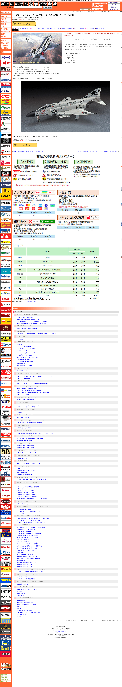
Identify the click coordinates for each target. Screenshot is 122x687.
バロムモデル (5, 401)
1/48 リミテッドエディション (31, 477)
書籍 (55, 4)
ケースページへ (5, 48)
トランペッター (5, 383)
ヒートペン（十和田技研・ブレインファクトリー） (5, 418)
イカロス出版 (5, 118)
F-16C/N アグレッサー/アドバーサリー (26, 550)
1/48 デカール (27, 331)
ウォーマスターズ (5, 140)
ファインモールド (5, 434)
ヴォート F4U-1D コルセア (23, 539)
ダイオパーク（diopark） (5, 328)
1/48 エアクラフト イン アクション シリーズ (32, 581)
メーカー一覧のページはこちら (5, 57)
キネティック (20, 482)
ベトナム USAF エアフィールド (24, 371)
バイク (21, 4)
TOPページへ (5, 12)
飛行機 (72, 620)
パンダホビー (5, 412)
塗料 (36, 4)
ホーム (67, 620)
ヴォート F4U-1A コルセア (23, 541)
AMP (18, 326)
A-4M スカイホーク (21, 614)
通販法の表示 (5, 681)
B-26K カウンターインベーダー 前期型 (26, 348)
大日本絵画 (5, 333)
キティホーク (5, 214)
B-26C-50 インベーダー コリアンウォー (26, 352)
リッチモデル (5, 643)
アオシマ (5, 79)
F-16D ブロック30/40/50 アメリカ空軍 (26, 494)
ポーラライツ (5, 501)
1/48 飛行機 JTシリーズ (27, 586)
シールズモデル (5, 276)
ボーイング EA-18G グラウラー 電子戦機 (26, 388)
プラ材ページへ (5, 45)
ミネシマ (5, 552)
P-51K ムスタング (21, 344)
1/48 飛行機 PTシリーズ (22, 17)
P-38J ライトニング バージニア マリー (27, 589)
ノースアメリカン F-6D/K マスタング (26, 470)
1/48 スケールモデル (31, 501)
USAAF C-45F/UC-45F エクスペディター (27, 346)
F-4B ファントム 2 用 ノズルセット (25, 378)
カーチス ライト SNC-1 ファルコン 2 (26, 577)
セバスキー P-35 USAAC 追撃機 (24, 440)
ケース (50, 4)
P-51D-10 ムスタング (22, 458)
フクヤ (5, 457)
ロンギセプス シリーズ (30, 397)
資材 (45, 4)
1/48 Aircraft (32, 409)
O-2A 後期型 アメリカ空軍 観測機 (25, 361)
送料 (114, 5)
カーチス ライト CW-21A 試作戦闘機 (26, 579)
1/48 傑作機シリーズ (25, 524)
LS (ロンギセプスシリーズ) (31, 386)
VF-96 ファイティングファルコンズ (50, 28)
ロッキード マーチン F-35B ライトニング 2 (27, 564)
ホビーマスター (5, 523)
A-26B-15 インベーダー (22, 350)
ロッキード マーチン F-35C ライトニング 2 (27, 566)
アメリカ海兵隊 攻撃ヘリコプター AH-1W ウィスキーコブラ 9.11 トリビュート (36, 433)
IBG (5, 68)
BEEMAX (5, 423)
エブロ (5, 185)
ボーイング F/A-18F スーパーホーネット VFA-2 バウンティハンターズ (33, 392)
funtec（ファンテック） (5, 440)
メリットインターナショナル (5, 575)
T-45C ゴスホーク (21, 489)
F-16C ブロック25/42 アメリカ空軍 (25, 492)
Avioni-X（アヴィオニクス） (5, 74)
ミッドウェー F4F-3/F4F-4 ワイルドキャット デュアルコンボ (31, 479)
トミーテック (5, 367)
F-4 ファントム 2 (35, 28)
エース (5, 168)
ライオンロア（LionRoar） (5, 626)
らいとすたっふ (5, 631)
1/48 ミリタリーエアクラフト (32, 443)
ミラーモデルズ (5, 563)
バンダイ (5, 407)
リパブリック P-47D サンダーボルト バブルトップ (29, 549)
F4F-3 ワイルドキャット (22, 472)
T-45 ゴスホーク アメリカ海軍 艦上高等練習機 (28, 487)
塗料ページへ (5, 40)
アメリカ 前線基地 (21, 363)
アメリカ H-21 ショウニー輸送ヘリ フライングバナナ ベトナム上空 (33, 518)
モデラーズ (5, 580)
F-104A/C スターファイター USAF (25, 491)
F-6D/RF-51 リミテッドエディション (25, 474)
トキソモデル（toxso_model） (5, 361)
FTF (5, 174)
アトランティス (20, 415)
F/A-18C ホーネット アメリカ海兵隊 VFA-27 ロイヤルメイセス (32, 498)
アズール (5, 90)
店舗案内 (114, 9)
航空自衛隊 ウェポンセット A (24, 584)
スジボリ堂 (5, 304)
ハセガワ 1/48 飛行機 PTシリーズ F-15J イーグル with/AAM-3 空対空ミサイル (98, 151)
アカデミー (19, 402)
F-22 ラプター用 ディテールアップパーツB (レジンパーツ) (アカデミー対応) (35, 376)
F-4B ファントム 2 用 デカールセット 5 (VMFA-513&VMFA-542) (32, 383)
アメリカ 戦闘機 (90, 28)
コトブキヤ (5, 253)
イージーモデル (20, 420)
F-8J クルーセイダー (22, 608)
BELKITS (5, 484)
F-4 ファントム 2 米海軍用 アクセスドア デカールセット (30, 571)
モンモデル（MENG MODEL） (5, 608)
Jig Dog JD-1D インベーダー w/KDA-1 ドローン (28, 358)
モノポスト (5, 602)
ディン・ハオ (5, 350)
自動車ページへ (5, 24)
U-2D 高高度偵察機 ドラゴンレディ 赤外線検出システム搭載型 (32, 321)
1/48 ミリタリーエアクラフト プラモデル (39, 506)
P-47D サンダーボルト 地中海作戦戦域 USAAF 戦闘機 (30, 438)
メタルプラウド (29, 430)
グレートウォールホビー (22, 506)
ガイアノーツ (5, 203)
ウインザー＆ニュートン (5, 129)
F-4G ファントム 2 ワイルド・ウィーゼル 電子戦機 (29, 390)
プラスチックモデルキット (31, 415)
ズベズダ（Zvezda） (5, 321)
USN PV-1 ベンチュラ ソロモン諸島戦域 (26, 407)
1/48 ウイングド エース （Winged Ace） (34, 420)
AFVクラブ (5, 157)
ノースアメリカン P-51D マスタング (25, 445)
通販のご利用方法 (114, 3)
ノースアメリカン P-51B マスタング (25, 531)
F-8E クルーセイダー (22, 606)
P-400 (18, 468)
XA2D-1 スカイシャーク (22, 504)
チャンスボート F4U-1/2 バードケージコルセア (28, 535)
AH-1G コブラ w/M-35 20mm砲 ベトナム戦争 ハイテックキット (32, 522)
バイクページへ (5, 26)
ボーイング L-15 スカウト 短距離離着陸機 (27, 328)
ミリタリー (24, 336)
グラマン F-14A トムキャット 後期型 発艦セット (28, 558)
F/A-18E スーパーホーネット (24, 616)
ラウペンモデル (5, 637)
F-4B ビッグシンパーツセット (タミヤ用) (26, 453)
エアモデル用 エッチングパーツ (30, 373)
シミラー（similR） (5, 287)
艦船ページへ (5, 21)
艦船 (12, 4)
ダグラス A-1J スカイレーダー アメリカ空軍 (27, 543)
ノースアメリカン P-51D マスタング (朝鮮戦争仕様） (29, 533)
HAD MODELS (20, 331)
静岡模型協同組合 (5, 282)
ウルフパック (20, 436)
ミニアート (5, 547)
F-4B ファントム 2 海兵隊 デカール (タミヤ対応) (28, 463)
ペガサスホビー (5, 479)
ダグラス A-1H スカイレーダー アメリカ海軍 (27, 537)
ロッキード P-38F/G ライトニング (25, 554)
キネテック (5, 219)
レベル (5, 648)
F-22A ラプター (20, 339)
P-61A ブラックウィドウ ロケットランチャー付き (29, 511)
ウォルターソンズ (21, 430)
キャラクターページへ (5, 31)
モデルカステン (5, 591)
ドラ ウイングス (20, 574)
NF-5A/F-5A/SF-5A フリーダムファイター (27, 496)
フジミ (5, 462)
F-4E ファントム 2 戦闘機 (23, 394)
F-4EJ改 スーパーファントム (24, 600)
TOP (7, 7)
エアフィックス (20, 443)
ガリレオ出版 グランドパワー (5, 225)
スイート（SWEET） (5, 298)
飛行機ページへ (5, 19)
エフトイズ (5, 179)
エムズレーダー (5, 665)
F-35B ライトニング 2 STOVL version (26, 428)
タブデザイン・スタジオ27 (5, 339)
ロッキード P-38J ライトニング (24, 560)
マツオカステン (5, 541)
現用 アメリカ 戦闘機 (79, 28)
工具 (41, 4)
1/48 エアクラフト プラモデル (30, 314)
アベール (5, 101)
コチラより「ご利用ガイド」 (34, 301)
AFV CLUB (19, 314)
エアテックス (5, 146)
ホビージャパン (5, 506)
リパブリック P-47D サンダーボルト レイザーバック (29, 547)
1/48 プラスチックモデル (26, 326)
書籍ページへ (5, 52)
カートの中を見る (97, 9)
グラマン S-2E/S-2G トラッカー (24, 485)
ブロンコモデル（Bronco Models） (5, 473)
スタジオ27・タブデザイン (5, 310)
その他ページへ (5, 36)
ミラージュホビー (5, 558)
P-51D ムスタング (21, 591)
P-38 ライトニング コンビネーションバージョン (28, 405)
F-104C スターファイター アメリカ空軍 (26, 604)
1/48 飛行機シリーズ (26, 425)
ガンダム (31, 4)
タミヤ (18, 524)
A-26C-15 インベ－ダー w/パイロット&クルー (28, 356)
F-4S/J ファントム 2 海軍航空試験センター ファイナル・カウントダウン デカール (36, 333)
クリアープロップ (21, 501)
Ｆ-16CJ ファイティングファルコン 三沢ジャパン (29, 612)
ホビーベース (5, 512)
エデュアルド (20, 450)
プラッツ (5, 468)
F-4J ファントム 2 (25, 28)
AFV (5, 16)
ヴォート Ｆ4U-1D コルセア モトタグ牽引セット (28, 545)
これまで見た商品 (85, 9)
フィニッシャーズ (5, 446)
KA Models (19, 373)
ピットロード (5, 429)
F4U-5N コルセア (21, 593)
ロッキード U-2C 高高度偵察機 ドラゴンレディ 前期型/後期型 (31, 323)
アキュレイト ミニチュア (23, 409)
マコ (5, 530)
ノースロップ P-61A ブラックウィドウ (26, 509)
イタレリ (19, 425)
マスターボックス (5, 536)
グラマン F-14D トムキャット (24, 552)
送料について (5, 679)
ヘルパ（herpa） (5, 490)
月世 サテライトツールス (5, 236)
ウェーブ (5, 135)
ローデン (5, 654)
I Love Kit (19, 336)
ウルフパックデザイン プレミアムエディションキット (37, 436)
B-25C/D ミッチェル (22, 412)
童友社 (5, 355)
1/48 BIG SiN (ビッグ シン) (30, 450)
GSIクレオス (5, 271)
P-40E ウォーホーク (21, 595)
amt (5, 162)
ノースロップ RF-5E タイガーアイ (25, 317)
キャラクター (26, 4)
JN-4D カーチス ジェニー (23, 417)
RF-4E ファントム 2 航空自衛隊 (24, 610)
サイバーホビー (5, 260)
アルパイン (5, 107)
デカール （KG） (26, 380)
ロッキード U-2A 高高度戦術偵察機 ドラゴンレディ (29, 319)
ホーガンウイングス (5, 495)
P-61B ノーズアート (22, 513)
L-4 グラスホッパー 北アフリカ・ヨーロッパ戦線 (28, 520)
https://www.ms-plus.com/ (61, 631)
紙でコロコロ (5, 208)
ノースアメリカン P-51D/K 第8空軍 (25, 399)
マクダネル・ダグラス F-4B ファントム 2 (27, 556)
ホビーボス (5, 518)
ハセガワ (15, 139)
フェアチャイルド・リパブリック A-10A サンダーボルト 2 (31, 527)
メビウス (5, 569)
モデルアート (5, 586)
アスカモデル (5, 96)
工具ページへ (5, 43)
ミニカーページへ (5, 34)
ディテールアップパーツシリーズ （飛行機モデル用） (33, 569)
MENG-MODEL (20, 386)
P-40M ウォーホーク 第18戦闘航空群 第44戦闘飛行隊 (30, 422)
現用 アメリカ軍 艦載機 (66, 28)
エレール (5, 190)
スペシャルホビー (21, 515)
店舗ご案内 (5, 675)
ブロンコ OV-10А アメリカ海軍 (24, 365)
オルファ (5, 196)
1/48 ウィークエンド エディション (32, 455)
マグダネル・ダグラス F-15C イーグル (26, 529)
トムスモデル (5, 372)
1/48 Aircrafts (26, 402)
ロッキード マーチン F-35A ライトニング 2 (27, 562)
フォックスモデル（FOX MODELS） (5, 451)
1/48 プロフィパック (29, 466)
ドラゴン (5, 378)
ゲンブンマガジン (5, 242)
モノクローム (5, 597)
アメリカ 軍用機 (100, 28)
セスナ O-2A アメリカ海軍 (23, 359)
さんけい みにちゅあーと (5, 265)
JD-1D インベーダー (22, 354)
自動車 (17, 4)
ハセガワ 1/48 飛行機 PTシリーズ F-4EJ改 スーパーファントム (28, 151)
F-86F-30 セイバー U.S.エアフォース (25, 602)
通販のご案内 (5, 677)
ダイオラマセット (23, 368)
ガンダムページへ (5, 29)
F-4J (18, 28)
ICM (18, 341)
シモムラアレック (5, 293)
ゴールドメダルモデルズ (5, 247)
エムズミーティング (5, 669)
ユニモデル (5, 615)
